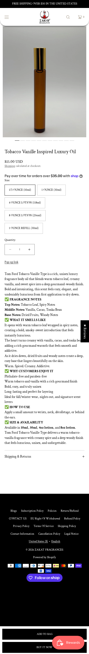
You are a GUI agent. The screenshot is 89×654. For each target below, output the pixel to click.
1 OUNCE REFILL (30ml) (24, 228)
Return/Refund (70, 511)
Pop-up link (11, 262)
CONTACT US (17, 519)
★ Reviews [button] (85, 331)
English (55, 541)
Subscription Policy (32, 511)
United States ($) (38, 541)
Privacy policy (21, 526)
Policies (52, 511)
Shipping (10, 166)
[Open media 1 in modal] (44, 81)
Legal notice (71, 534)
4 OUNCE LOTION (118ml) (25, 203)
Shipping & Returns (18, 456)
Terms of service (44, 526)
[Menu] (10, 17)
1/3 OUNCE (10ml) (20, 190)
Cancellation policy (49, 534)
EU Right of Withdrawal (45, 519)
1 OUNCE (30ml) (51, 190)
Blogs (13, 511)
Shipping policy (67, 526)
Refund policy (72, 519)
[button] (68, 17)
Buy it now (44, 647)
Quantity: (10, 240)
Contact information (22, 534)
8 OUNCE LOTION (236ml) (25, 215)
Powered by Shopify (44, 557)
